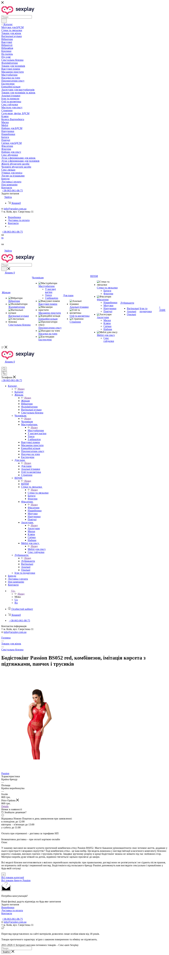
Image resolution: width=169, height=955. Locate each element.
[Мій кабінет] (2, 365)
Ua (16, 599)
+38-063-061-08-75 (12, 190)
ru (2, 237)
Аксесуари (34, 528)
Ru (16, 602)
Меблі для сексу (37, 549)
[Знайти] (4, 21)
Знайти (6, 952)
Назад (21, 388)
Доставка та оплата (12, 910)
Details (5, 806)
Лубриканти (28, 561)
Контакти (6, 913)
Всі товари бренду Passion (16, 880)
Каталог (19, 391)
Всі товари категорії (12, 877)
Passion (5, 773)
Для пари (26, 466)
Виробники (7, 907)
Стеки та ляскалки (38, 492)
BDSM (25, 483)
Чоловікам (27, 421)
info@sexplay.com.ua (15, 208)
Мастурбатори (36, 430)
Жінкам (25, 400)
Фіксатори (33, 507)
